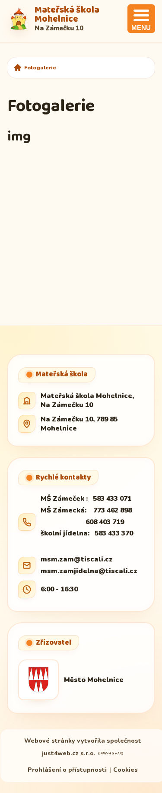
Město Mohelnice (94, 680)
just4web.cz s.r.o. (68, 753)
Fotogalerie (40, 67)
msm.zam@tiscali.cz (77, 559)
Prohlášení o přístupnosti (67, 770)
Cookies (125, 770)
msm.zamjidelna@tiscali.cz (89, 571)
